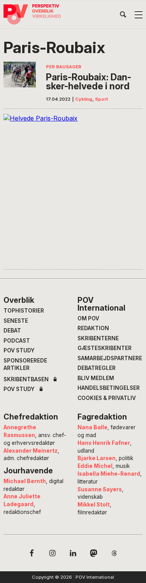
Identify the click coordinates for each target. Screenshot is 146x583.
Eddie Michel (95, 466)
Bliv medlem (95, 378)
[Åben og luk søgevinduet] (123, 16)
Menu (138, 15)
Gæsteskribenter (104, 348)
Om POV (88, 318)
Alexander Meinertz (31, 451)
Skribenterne (98, 338)
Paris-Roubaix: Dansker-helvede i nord (88, 82)
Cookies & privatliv (106, 398)
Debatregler (96, 368)
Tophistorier (24, 310)
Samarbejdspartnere (109, 358)
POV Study (19, 350)
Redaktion (93, 328)
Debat (12, 330)
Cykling (83, 99)
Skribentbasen (26, 379)
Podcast (17, 341)
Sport (101, 99)
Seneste (16, 321)
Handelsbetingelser (108, 388)
